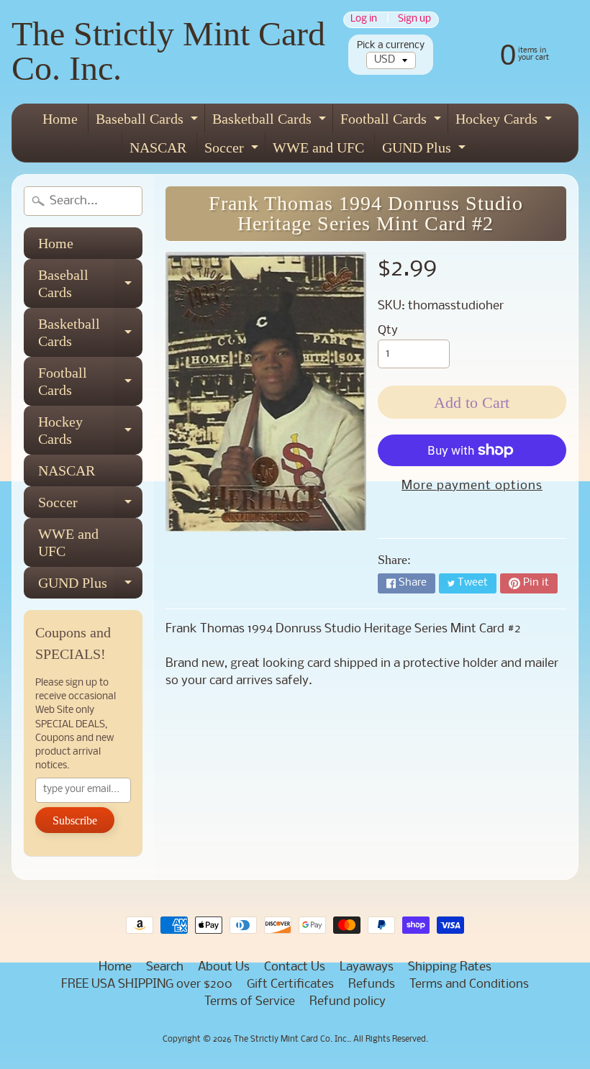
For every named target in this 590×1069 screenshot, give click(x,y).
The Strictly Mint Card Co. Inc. (168, 50)
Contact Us (294, 967)
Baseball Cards (148, 122)
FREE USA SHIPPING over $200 (146, 984)
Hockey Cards (505, 122)
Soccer (233, 151)
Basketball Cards (271, 122)
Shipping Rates (449, 967)
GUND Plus (425, 151)
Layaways (367, 967)
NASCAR (158, 147)
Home (60, 119)
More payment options (472, 486)
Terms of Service (249, 1002)
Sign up (414, 19)
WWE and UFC (318, 147)
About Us (224, 967)
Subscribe (75, 820)
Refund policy (347, 1002)
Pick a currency (391, 45)
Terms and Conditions (469, 984)
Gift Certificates (290, 984)
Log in (363, 19)
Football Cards (392, 122)
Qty (388, 330)
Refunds (371, 984)
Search (164, 967)
